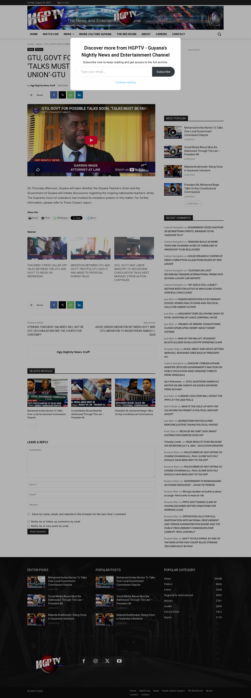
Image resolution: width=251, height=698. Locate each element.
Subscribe (163, 72)
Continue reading (125, 82)
